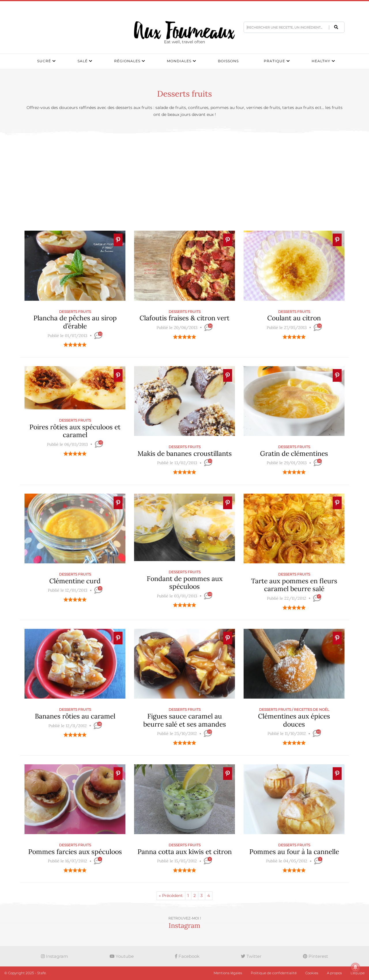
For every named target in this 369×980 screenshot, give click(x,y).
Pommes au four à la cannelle (294, 851)
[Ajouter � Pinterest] (118, 240)
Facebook (188, 956)
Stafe (41, 973)
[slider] (74, 344)
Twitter (253, 956)
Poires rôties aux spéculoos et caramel (75, 431)
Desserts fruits (75, 311)
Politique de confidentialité (274, 973)
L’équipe (358, 973)
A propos (334, 973)
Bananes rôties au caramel (75, 716)
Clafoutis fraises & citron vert (184, 318)
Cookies (311, 973)
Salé (83, 61)
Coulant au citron (294, 318)
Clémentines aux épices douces (294, 720)
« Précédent (171, 895)
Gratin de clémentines (294, 453)
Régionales (127, 61)
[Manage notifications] (355, 967)
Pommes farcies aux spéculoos (75, 851)
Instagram (56, 956)
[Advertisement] (184, 182)
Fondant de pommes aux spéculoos (185, 582)
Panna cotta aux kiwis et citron (185, 851)
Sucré (44, 61)
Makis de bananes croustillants (185, 453)
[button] (336, 27)
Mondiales (179, 61)
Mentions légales (228, 973)
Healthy (321, 61)
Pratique (274, 61)
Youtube (124, 956)
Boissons (228, 61)
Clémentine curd (75, 581)
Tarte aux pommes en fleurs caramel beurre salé (294, 585)
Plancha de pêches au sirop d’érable (75, 322)
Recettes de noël (311, 709)
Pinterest (317, 956)
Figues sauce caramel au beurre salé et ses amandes (184, 720)
